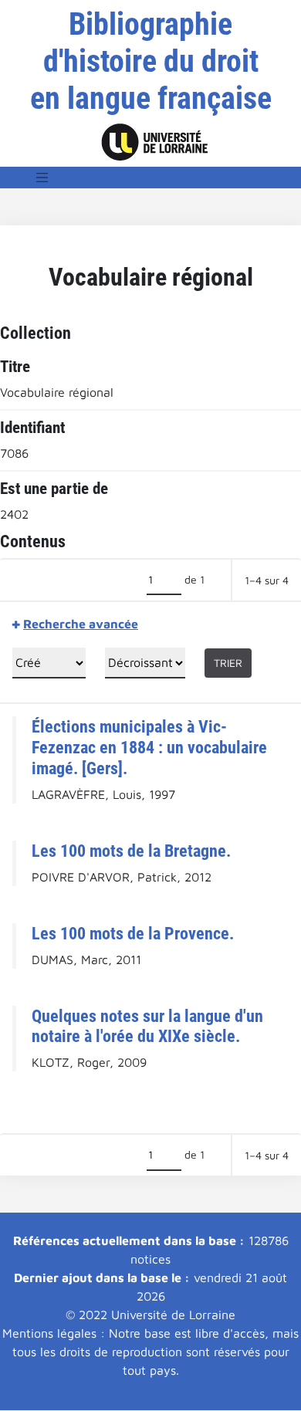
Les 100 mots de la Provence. (133, 933)
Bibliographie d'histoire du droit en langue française (151, 61)
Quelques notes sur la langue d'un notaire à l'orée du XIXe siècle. (147, 1026)
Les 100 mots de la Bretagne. (131, 851)
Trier (228, 662)
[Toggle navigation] (42, 177)
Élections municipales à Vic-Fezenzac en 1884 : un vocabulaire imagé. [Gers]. (149, 747)
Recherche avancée (80, 624)
